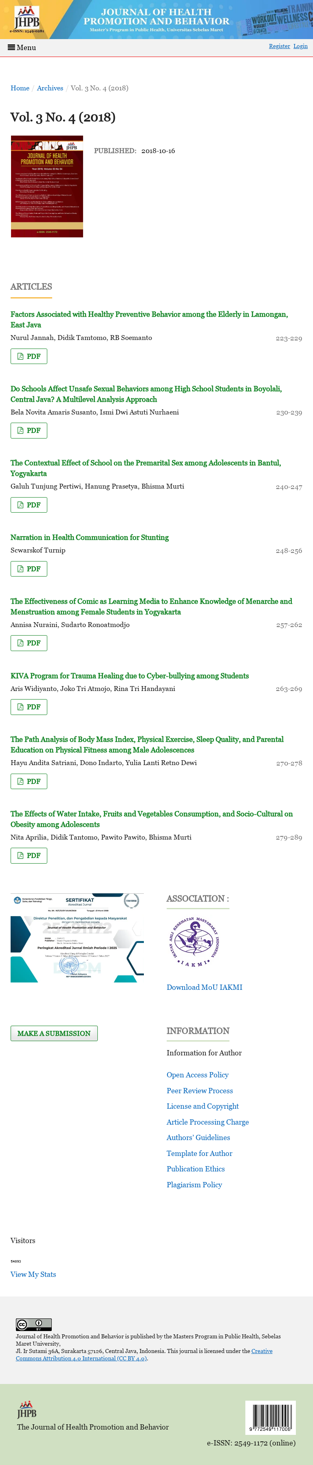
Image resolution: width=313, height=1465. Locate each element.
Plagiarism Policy (194, 1184)
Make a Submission (54, 1033)
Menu (25, 47)
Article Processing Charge (208, 1122)
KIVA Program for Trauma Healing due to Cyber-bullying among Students (130, 675)
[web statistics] (16, 1261)
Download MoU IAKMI (204, 987)
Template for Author (199, 1153)
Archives (50, 88)
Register (279, 45)
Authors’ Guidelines (198, 1137)
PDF (32, 356)
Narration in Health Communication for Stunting (90, 537)
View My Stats (33, 1274)
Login (300, 45)
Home (20, 88)
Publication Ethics (196, 1169)
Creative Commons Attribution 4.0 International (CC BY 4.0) (144, 1354)
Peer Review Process (200, 1090)
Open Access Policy (198, 1074)
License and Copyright (203, 1106)
